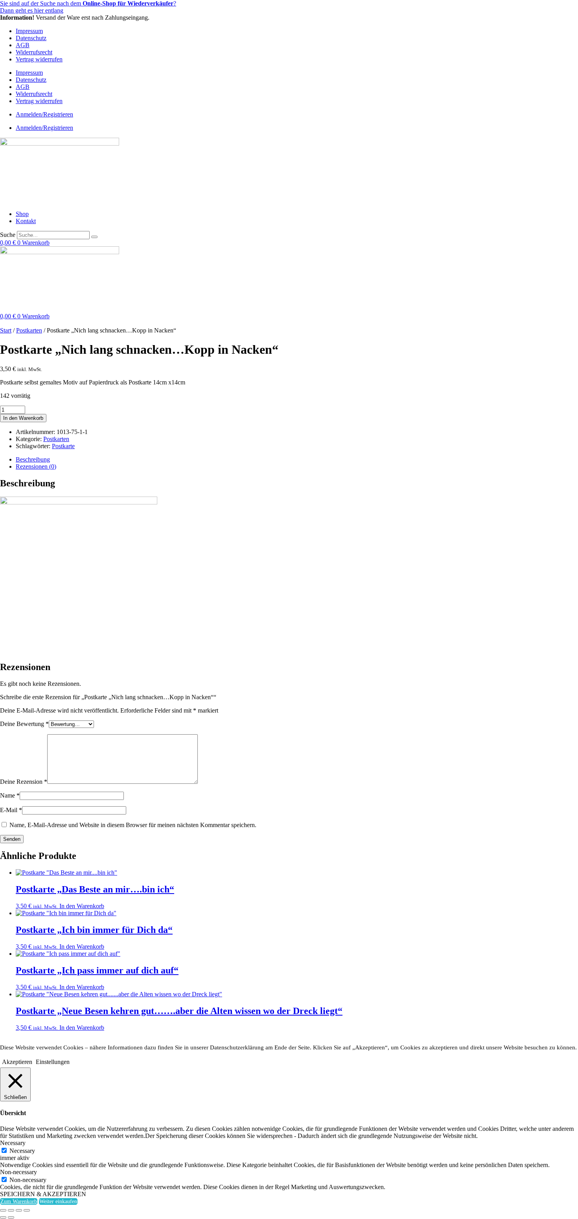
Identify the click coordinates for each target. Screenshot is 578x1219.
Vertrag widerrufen (39, 59)
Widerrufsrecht (34, 52)
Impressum (29, 31)
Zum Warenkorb (18, 1201)
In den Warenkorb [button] (81, 906)
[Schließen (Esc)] (27, 1210)
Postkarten (29, 330)
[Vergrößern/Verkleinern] (3, 1210)
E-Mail (11, 810)
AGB (22, 45)
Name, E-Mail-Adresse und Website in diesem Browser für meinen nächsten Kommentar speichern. (132, 825)
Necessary (22, 1150)
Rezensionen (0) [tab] (36, 466)
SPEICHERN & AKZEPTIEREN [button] (43, 1194)
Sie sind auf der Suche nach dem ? (88, 3)
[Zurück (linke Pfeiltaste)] (3, 1217)
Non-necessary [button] (18, 1172)
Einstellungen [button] (53, 1061)
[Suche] (94, 237)
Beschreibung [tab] (33, 459)
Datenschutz (31, 38)
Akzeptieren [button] (17, 1061)
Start (5, 330)
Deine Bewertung (24, 723)
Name (10, 795)
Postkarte (63, 446)
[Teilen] (19, 1210)
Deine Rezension (23, 781)
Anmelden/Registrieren (44, 114)
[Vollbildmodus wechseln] (11, 1210)
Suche (7, 234)
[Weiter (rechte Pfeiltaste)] (11, 1217)
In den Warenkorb (23, 418)
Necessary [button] (13, 1143)
